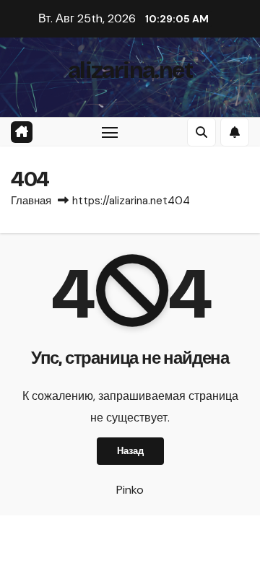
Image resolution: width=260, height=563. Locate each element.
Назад (130, 451)
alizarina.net (130, 70)
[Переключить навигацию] (110, 132)
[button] (201, 132)
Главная (31, 200)
